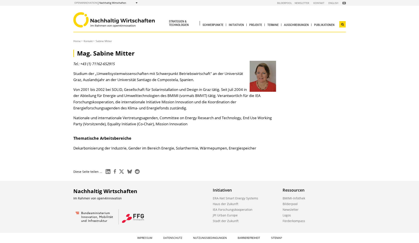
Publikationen (324, 25)
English (333, 3)
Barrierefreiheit (249, 238)
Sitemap (276, 238)
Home (77, 41)
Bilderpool (284, 3)
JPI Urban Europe (225, 215)
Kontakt (318, 3)
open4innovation (85, 2)
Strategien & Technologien (179, 23)
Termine (273, 25)
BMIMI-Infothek (294, 198)
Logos (287, 215)
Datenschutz (172, 238)
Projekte (255, 25)
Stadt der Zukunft (226, 221)
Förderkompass (294, 221)
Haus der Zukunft (225, 204)
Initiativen (236, 25)
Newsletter (302, 3)
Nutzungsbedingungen (210, 238)
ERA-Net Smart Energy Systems (235, 198)
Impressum (144, 238)
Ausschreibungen (296, 25)
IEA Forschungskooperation (232, 209)
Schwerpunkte (213, 25)
